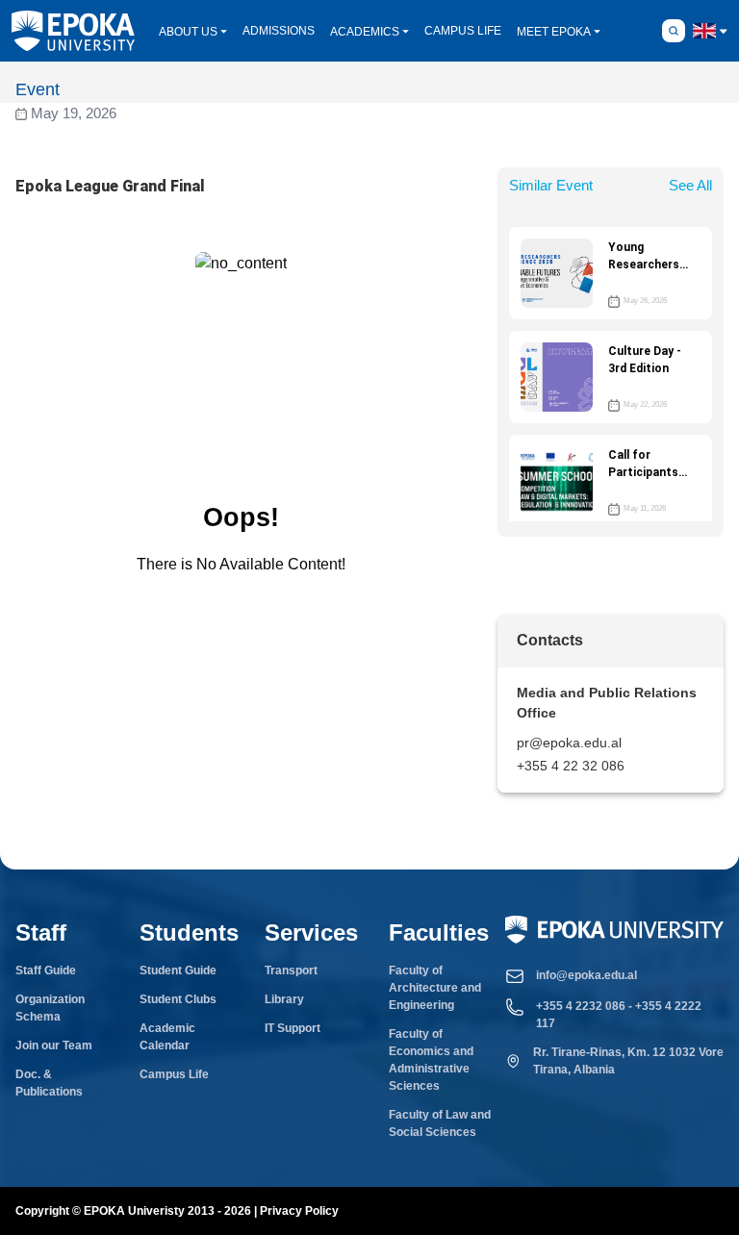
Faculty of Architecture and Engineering (435, 988)
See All (690, 185)
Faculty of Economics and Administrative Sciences (431, 1060)
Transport (291, 970)
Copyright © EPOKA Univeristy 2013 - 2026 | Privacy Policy (177, 1211)
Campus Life (174, 1074)
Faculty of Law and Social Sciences (440, 1123)
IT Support (292, 1028)
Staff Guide (45, 970)
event (37, 89)
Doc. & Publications (49, 1083)
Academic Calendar (167, 1036)
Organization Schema (50, 1008)
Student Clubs (178, 999)
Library (284, 999)
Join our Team (53, 1045)
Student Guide (178, 970)
